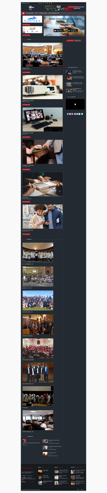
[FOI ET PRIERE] (35, 184)
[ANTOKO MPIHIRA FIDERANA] (35, 348)
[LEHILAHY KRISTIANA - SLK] (35, 372)
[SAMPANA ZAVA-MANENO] (35, 324)
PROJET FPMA (45, 475)
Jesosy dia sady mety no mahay (54, 446)
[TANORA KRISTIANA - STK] (35, 300)
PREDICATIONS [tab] (77, 40)
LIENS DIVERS (78, 475)
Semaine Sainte (45, 470)
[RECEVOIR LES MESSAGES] (35, 216)
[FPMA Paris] (29, 8)
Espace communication (54, 13)
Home (78, 489)
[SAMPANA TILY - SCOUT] (35, 276)
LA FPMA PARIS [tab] (70, 40)
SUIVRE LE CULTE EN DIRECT (62, 476)
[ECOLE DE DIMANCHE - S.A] (35, 252)
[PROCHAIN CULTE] (35, 55)
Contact (82, 489)
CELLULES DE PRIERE (63, 481)
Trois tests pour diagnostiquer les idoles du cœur (31, 443)
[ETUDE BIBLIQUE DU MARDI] (35, 119)
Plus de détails (27, 24)
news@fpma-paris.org (30, 481)
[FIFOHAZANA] (35, 396)
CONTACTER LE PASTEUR (80, 481)
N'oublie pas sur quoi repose (53, 440)
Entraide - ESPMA (43, 13)
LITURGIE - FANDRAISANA (63, 470)
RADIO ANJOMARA (29, 13)
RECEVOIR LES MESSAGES (80, 470)
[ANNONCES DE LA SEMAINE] (35, 87)
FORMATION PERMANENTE (48, 481)
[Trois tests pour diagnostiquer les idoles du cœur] (32, 440)
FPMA (36, 13)
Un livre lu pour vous (52, 452)
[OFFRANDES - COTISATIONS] (35, 152)
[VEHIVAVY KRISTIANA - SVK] (35, 420)
